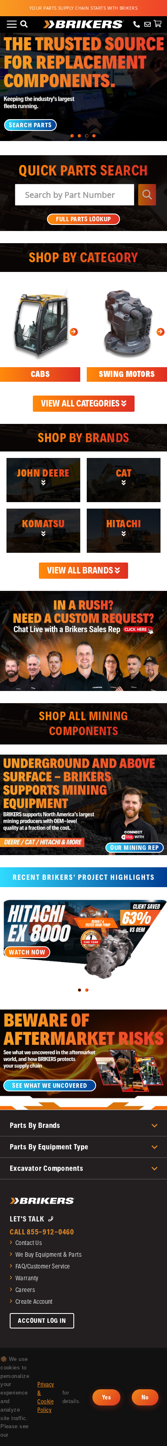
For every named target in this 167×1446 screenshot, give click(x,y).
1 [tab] (72, 135)
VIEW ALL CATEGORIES (81, 403)
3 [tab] (86, 135)
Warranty (26, 1278)
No (145, 1397)
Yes (106, 1397)
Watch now (27, 952)
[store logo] (83, 24)
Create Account (34, 1301)
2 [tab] (79, 135)
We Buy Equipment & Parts (48, 1254)
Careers (25, 1289)
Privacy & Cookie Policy (45, 1397)
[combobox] (74, 194)
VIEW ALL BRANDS (81, 570)
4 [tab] (94, 135)
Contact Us (28, 1242)
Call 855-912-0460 (42, 1231)
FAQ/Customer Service (42, 1266)
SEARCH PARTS (30, 125)
